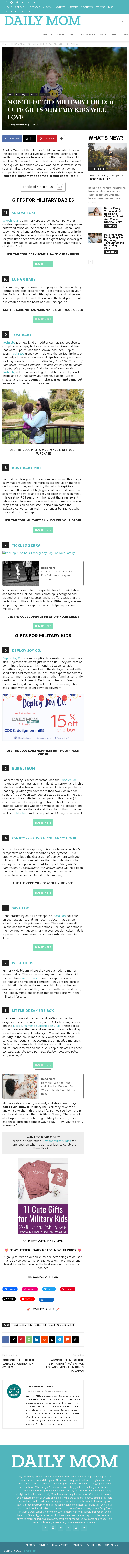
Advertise (44, 1545)
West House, (30, 978)
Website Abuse (94, 1545)
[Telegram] (59, 1339)
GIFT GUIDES (20, 7)
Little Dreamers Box (33, 1010)
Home (5, 44)
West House (23, 963)
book (70, 838)
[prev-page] (90, 262)
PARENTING (44, 94)
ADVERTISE (60, 7)
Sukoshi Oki (23, 213)
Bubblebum (23, 768)
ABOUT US (47, 7)
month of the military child (61, 1325)
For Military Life (22, 94)
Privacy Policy (60, 1545)
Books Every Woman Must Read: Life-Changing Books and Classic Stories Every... (114, 215)
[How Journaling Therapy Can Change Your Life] (107, 157)
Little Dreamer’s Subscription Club (36, 1025)
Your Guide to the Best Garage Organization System (19, 1364)
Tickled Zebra (26, 545)
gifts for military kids (22, 1325)
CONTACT (7, 11)
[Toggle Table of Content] (58, 187)
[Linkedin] (36, 1339)
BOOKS (110, 226)
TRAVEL (112, 34)
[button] (122, 21)
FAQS (110, 7)
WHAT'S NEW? (106, 138)
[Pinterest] (16, 2)
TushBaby (22, 335)
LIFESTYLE (59, 34)
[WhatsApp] (29, 1339)
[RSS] (22, 2)
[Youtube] (33, 2)
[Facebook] (5, 2)
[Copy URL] (75, 1339)
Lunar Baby (24, 279)
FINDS (72, 34)
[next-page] (96, 262)
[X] (28, 2)
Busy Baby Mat (26, 468)
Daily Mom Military (19, 124)
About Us (31, 1545)
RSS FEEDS (100, 7)
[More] (61, 138)
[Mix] (67, 1339)
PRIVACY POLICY (22, 11)
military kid (40, 1325)
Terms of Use (77, 1545)
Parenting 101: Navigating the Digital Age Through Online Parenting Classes (114, 241)
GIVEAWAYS (35, 7)
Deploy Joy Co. (26, 650)
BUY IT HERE (43, 264)
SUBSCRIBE (73, 7)
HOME (101, 34)
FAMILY (46, 34)
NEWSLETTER (87, 7)
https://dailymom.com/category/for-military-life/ (46, 1391)
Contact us (111, 1545)
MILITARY (7, 7)
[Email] (52, 1339)
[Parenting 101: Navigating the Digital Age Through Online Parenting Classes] (95, 238)
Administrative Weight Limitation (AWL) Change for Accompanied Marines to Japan (65, 1365)
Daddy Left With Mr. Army (38, 838)
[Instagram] (11, 2)
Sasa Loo (20, 908)
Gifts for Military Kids (56, 1141)
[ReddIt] (44, 1339)
